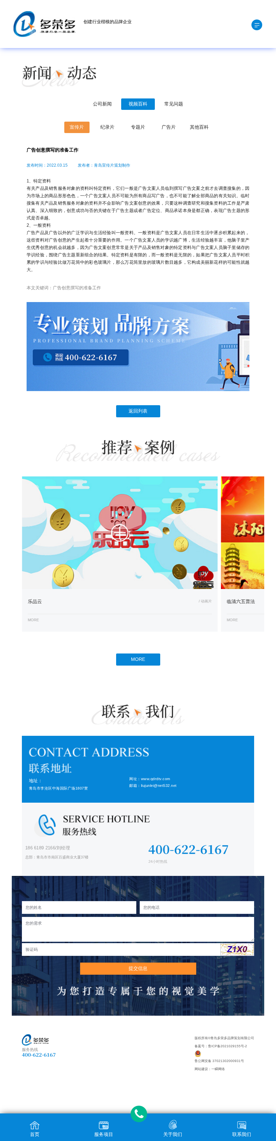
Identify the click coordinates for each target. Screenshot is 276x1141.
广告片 (169, 127)
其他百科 (199, 127)
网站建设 (201, 1069)
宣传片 (77, 127)
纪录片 (107, 127)
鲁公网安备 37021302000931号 (219, 1061)
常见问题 (173, 104)
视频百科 (138, 104)
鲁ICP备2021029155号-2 (227, 1046)
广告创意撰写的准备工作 (77, 287)
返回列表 (138, 411)
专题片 (138, 127)
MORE (138, 659)
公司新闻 (102, 104)
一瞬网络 (218, 1069)
